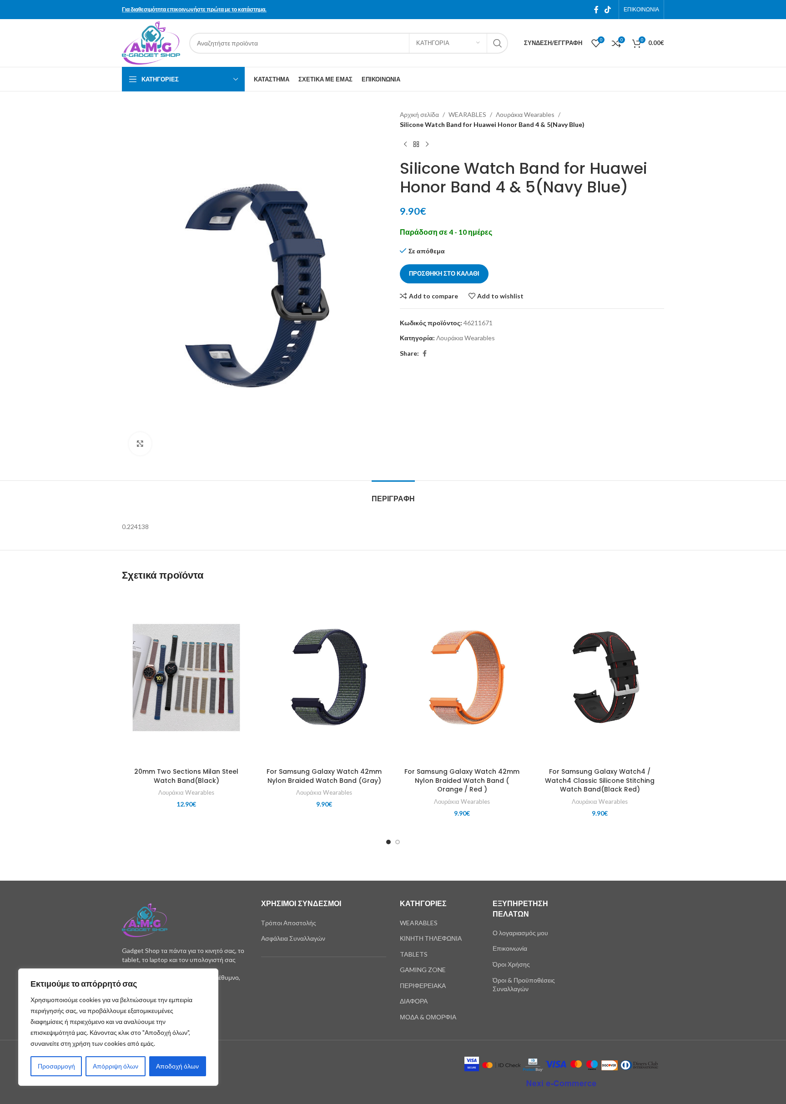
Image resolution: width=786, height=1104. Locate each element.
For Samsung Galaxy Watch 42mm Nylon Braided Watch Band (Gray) (324, 776)
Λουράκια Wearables (525, 114)
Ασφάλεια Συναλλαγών (293, 938)
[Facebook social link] (596, 9)
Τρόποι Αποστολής (288, 923)
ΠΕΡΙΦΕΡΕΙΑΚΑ (423, 985)
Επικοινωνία (510, 948)
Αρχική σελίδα (419, 114)
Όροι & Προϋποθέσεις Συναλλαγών (524, 984)
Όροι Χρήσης (511, 964)
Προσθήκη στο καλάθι (444, 273)
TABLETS (414, 954)
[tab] (393, 494)
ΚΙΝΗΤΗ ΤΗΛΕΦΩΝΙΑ (431, 938)
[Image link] (144, 919)
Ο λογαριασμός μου (520, 933)
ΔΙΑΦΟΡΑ (414, 1001)
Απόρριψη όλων (115, 1066)
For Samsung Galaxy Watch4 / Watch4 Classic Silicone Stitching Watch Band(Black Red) (600, 780)
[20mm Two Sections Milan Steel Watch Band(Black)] (186, 677)
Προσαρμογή (56, 1066)
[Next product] (427, 144)
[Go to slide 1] (388, 842)
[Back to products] (416, 144)
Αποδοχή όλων (177, 1066)
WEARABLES (467, 114)
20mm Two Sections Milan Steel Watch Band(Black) (186, 776)
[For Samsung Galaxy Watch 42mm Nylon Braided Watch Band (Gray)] (324, 677)
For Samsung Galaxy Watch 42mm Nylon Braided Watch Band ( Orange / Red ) (461, 780)
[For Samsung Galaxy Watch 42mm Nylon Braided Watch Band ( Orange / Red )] (462, 677)
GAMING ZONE (423, 969)
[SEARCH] (497, 43)
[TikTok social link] (608, 9)
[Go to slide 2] (397, 842)
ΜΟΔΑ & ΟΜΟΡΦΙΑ (428, 1017)
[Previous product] (405, 144)
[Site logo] (151, 42)
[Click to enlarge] (140, 443)
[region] (118, 1027)
